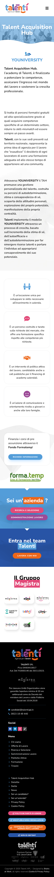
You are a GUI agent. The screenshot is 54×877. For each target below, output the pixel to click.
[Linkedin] (15, 729)
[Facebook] (10, 729)
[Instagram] (20, 729)
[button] (43, 8)
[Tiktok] (25, 729)
